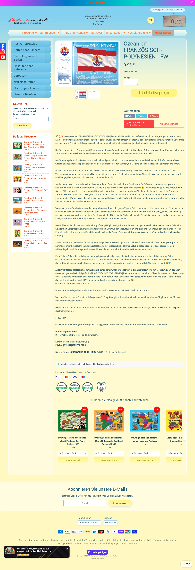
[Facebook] (3, 45)
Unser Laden (116, 33)
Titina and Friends (75, 33)
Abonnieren (22, 125)
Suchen (22, 540)
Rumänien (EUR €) (88, 522)
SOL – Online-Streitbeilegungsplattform (125, 540)
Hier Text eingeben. (98, 2)
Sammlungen (49, 33)
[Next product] (186, 435)
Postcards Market (95, 556)
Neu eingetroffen (24, 82)
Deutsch (109, 522)
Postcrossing (57, 540)
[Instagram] (3, 51)
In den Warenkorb (73, 460)
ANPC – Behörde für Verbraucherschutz (85, 540)
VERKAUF (96, 32)
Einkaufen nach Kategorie (23, 67)
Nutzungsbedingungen (165, 540)
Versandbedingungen (108, 543)
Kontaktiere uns (139, 33)
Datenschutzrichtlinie (85, 543)
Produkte (29, 33)
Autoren (44, 540)
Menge (127, 77)
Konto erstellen (174, 10)
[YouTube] (3, 57)
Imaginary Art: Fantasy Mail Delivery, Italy (34, 551)
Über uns (33, 540)
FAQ (149, 540)
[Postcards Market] (29, 20)
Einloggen (158, 10)
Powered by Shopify (97, 558)
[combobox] (73, 453)
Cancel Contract (163, 33)
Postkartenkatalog (25, 43)
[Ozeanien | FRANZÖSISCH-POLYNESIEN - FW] (81, 94)
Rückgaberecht (65, 543)
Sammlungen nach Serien (32, 58)
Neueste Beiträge (32, 95)
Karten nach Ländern (32, 50)
